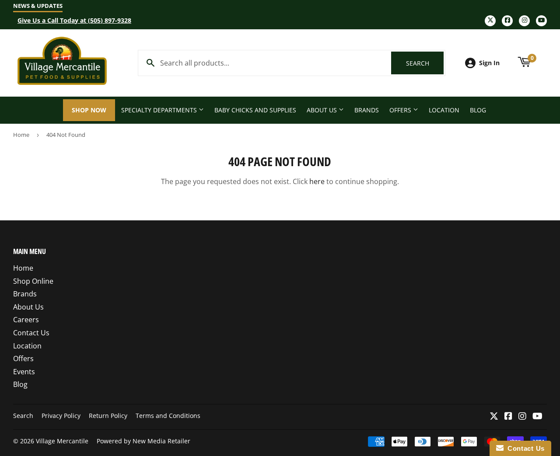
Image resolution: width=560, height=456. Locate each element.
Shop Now (89, 110)
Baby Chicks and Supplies (255, 110)
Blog (478, 110)
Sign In (489, 63)
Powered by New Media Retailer (143, 441)
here (317, 181)
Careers (26, 319)
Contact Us (31, 333)
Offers (401, 110)
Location (444, 110)
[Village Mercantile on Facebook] (508, 416)
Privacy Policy (61, 415)
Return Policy (108, 415)
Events (24, 371)
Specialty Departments (160, 110)
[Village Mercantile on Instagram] (522, 416)
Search (425, 63)
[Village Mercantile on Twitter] (494, 416)
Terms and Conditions (168, 415)
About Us (323, 110)
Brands (366, 110)
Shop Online (33, 281)
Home (21, 135)
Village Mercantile (62, 441)
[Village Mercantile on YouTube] (537, 416)
